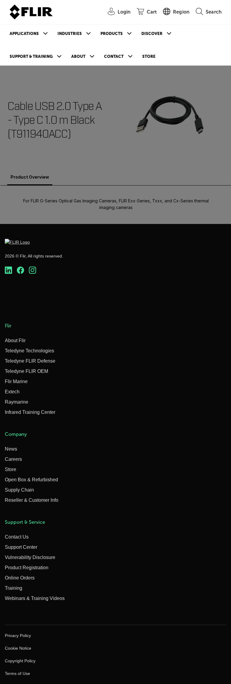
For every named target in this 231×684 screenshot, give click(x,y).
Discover (151, 33)
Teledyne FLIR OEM (26, 371)
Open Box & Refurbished (31, 479)
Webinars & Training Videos (35, 598)
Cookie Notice (18, 648)
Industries (69, 33)
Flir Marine (16, 381)
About (78, 56)
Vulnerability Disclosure (30, 557)
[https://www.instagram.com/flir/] (32, 270)
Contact (114, 56)
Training (13, 588)
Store (149, 56)
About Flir (15, 340)
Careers (13, 459)
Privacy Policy (18, 635)
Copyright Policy (20, 660)
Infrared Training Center (30, 412)
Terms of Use (17, 673)
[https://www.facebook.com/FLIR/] (20, 270)
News (11, 448)
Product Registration (26, 567)
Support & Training (31, 56)
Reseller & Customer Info (31, 500)
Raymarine (16, 401)
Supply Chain (19, 489)
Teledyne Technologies (29, 350)
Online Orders (20, 577)
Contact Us (17, 536)
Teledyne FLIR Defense (30, 361)
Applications (24, 33)
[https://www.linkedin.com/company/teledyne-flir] (8, 270)
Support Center (21, 547)
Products (111, 33)
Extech (12, 391)
